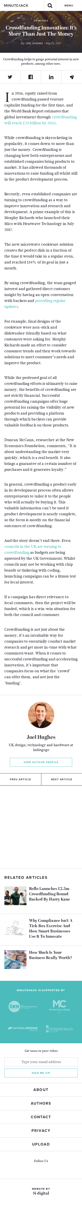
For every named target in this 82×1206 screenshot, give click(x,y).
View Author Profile (41, 762)
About (40, 1089)
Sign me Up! (41, 1072)
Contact (41, 1117)
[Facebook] (31, 77)
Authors (41, 1103)
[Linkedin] (51, 77)
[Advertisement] (41, 827)
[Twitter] (10, 77)
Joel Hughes (41, 737)
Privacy (40, 1130)
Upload (41, 1144)
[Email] (71, 77)
